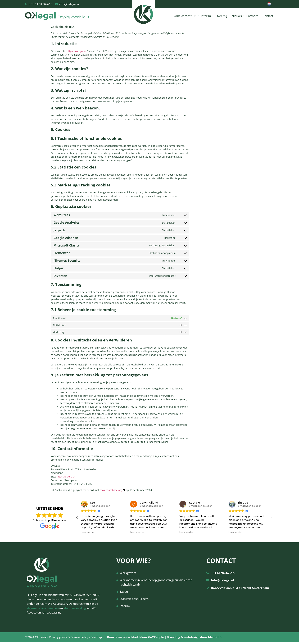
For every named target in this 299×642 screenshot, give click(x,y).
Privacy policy (58, 637)
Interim (206, 16)
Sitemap (96, 637)
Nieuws (237, 16)
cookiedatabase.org (111, 490)
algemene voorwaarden (43, 608)
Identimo (214, 637)
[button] (271, 517)
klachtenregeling (75, 608)
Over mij (221, 16)
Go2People (156, 637)
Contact (268, 16)
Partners (252, 16)
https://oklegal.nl (76, 51)
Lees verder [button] (88, 532)
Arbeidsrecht (183, 16)
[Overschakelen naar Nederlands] (269, 4)
